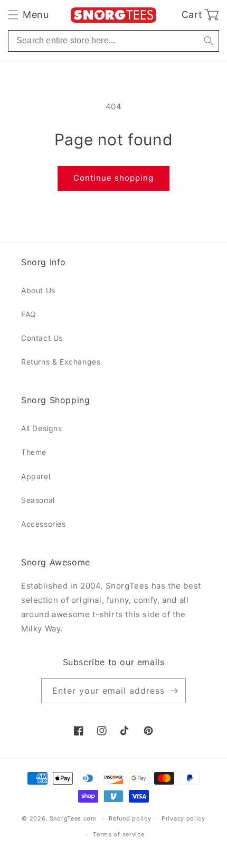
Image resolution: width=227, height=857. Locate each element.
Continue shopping (113, 178)
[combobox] (113, 41)
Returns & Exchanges (60, 361)
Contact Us (42, 337)
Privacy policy (183, 818)
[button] (28, 14)
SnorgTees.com (73, 818)
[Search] (208, 41)
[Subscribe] (173, 690)
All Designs (41, 428)
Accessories (43, 523)
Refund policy (130, 818)
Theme (33, 452)
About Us (38, 290)
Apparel (35, 476)
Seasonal (38, 500)
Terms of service (118, 834)
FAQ (28, 314)
